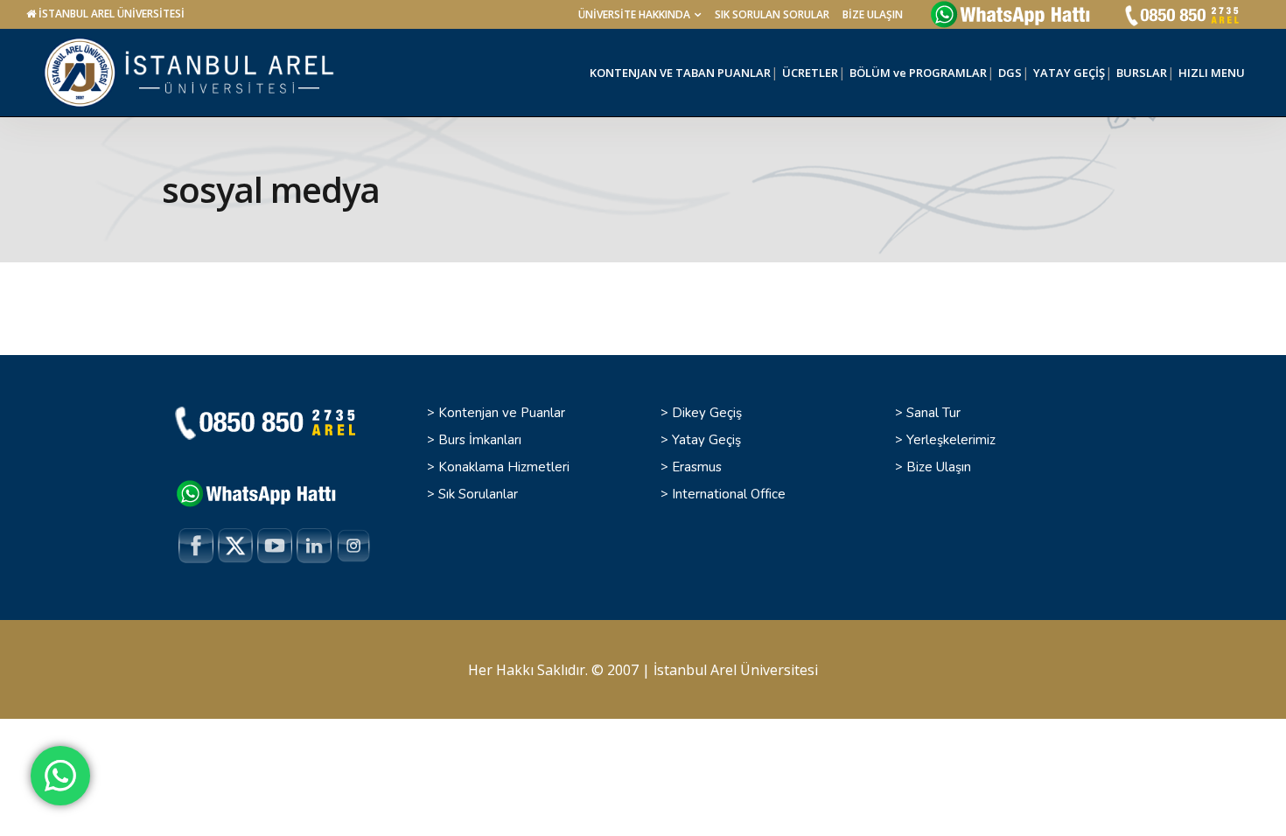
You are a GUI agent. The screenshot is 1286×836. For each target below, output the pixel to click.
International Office (729, 494)
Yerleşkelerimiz (951, 440)
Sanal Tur (933, 412)
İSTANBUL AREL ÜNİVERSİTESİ (111, 13)
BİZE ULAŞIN (872, 14)
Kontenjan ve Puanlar (501, 412)
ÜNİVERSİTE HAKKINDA (634, 14)
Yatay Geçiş (706, 440)
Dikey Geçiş (707, 412)
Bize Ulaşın (938, 467)
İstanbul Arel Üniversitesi (735, 669)
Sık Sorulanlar (478, 494)
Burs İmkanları (479, 440)
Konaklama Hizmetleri (504, 467)
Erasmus (697, 467)
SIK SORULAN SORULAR (772, 14)
